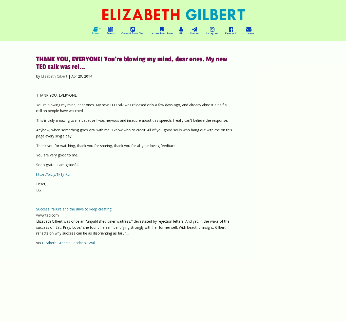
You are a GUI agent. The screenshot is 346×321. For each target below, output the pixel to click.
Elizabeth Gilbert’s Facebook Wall (68, 242)
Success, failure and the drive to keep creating (73, 209)
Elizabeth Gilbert (54, 76)
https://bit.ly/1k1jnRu (53, 174)
